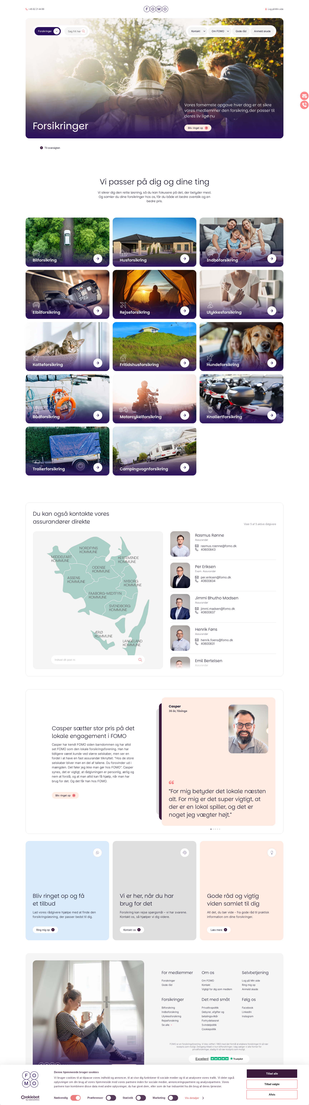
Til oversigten (52, 147)
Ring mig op (43, 929)
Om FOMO (218, 31)
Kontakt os (129, 929)
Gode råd (241, 31)
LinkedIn (247, 1011)
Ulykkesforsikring (171, 1016)
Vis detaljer (192, 1097)
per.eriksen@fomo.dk (216, 577)
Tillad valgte (271, 1084)
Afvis (272, 1094)
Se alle (165, 1024)
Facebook (247, 1007)
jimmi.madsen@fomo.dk (218, 608)
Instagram (247, 1016)
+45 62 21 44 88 (36, 9)
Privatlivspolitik (210, 1007)
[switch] (111, 1098)
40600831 (208, 643)
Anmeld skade (262, 31)
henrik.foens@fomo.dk (217, 640)
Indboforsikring (170, 1011)
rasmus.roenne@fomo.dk (219, 546)
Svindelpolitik (209, 1024)
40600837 (208, 612)
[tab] (211, 829)
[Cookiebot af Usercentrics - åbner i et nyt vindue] (30, 1098)
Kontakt (195, 31)
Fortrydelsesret (210, 1020)
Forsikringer (45, 31)
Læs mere (216, 929)
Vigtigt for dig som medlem (217, 989)
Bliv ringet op (195, 127)
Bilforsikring (168, 1007)
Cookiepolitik (209, 1029)
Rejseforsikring (170, 1020)
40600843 (208, 549)
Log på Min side (275, 9)
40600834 (208, 581)
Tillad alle (272, 1073)
